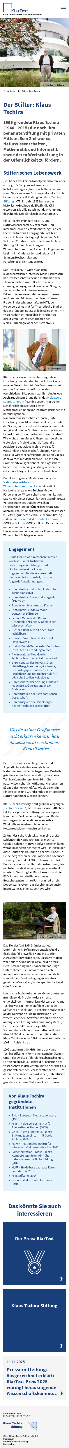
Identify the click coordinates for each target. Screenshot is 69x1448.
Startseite (10, 91)
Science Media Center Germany (38, 519)
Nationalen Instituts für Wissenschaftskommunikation (23, 484)
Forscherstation (34, 775)
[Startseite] (22, 9)
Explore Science (15, 808)
